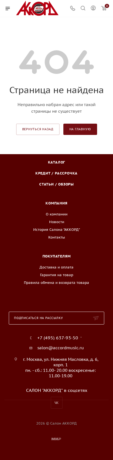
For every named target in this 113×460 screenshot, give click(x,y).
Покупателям (57, 256)
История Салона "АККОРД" (56, 229)
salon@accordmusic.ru (60, 347)
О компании (56, 214)
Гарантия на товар (56, 275)
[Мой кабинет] (93, 8)
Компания (56, 203)
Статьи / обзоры (56, 184)
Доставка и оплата (56, 267)
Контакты (56, 237)
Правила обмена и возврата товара (56, 282)
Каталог (56, 162)
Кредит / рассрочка (56, 173)
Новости (56, 222)
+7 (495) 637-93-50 (57, 338)
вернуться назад (37, 129)
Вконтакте (57, 403)
